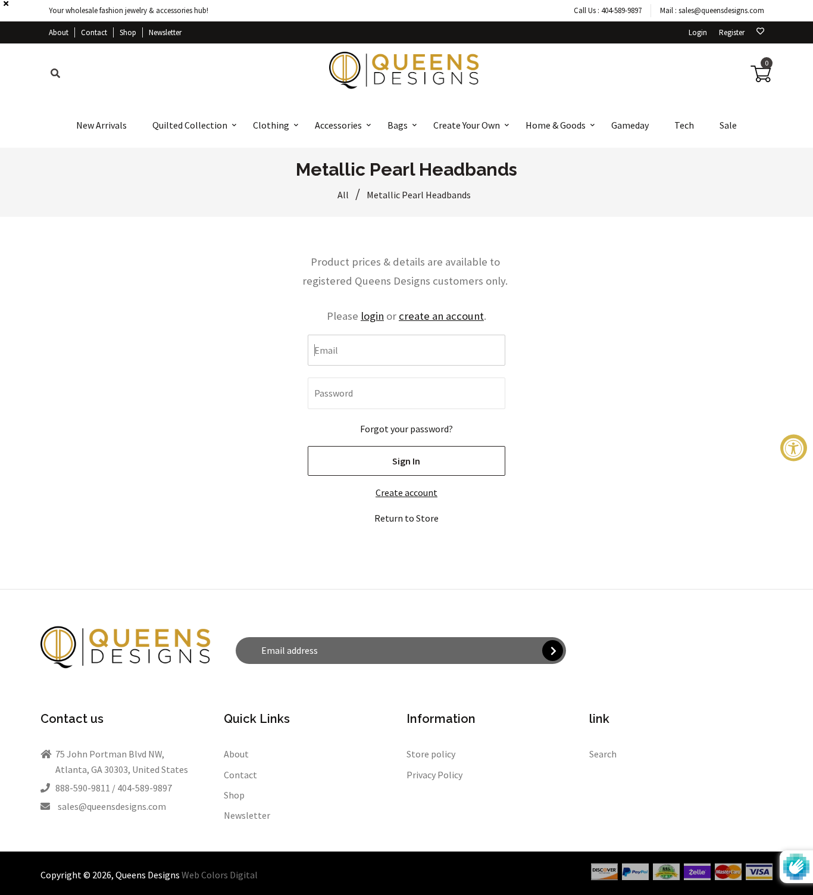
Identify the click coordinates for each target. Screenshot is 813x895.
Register (732, 32)
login (372, 316)
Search (603, 754)
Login (698, 32)
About (58, 32)
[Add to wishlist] (760, 31)
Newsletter (165, 32)
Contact (94, 32)
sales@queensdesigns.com (721, 10)
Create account (406, 492)
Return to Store (406, 518)
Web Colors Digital (220, 875)
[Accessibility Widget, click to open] (793, 447)
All (343, 195)
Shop (128, 32)
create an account (441, 316)
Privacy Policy (434, 775)
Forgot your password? (406, 429)
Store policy (430, 754)
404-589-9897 (621, 10)
